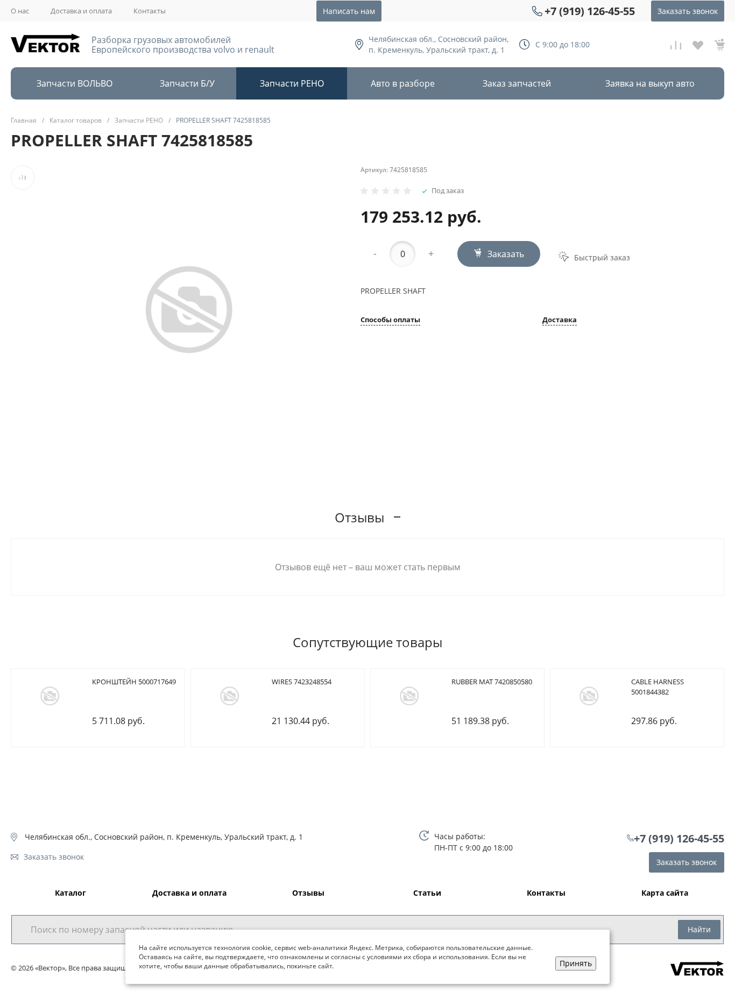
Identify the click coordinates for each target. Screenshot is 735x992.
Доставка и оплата (81, 11)
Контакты (149, 11)
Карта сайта (664, 893)
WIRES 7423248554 (301, 681)
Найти (699, 929)
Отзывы (308, 893)
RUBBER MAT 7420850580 (491, 681)
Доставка (559, 320)
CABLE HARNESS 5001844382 (657, 687)
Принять (576, 963)
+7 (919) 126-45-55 (590, 11)
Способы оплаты (390, 320)
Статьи (427, 893)
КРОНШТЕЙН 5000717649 (134, 681)
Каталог (70, 893)
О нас (20, 11)
